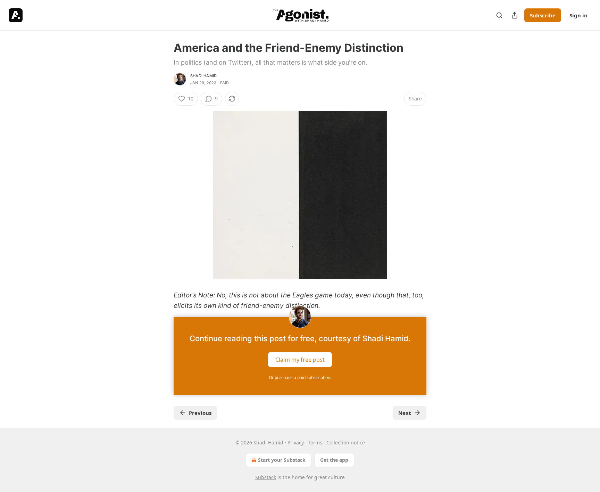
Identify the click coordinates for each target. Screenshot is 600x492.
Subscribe (543, 15)
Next (404, 412)
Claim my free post (300, 359)
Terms (315, 442)
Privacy (296, 442)
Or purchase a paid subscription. (300, 377)
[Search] (499, 15)
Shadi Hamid (203, 75)
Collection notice (345, 442)
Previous (200, 412)
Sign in (578, 15)
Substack (265, 477)
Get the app (334, 460)
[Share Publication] (515, 15)
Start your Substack (282, 460)
